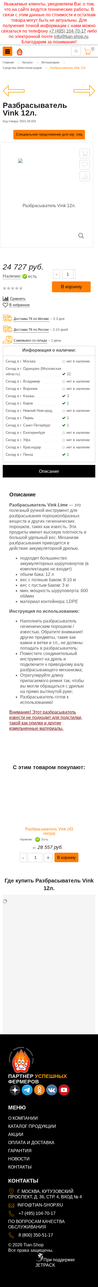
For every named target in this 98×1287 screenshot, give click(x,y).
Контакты (20, 1167)
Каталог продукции (32, 1126)
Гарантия (20, 1150)
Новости (19, 1159)
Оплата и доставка (31, 1142)
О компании (23, 1118)
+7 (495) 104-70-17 (67, 31)
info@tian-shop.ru (71, 36)
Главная (8, 62)
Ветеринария (50, 62)
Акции (15, 1134)
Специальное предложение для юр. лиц (49, 134)
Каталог (27, 62)
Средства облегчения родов (22, 67)
